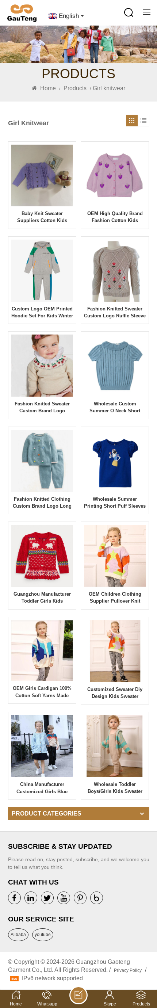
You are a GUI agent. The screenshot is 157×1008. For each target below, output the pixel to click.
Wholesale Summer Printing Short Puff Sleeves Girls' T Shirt (115, 502)
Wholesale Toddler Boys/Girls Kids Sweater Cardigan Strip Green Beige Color (115, 788)
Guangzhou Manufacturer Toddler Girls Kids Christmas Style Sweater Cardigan (42, 597)
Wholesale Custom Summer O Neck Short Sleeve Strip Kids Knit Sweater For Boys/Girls (115, 407)
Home (47, 88)
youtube (43, 934)
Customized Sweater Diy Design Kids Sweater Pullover (114, 693)
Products (75, 88)
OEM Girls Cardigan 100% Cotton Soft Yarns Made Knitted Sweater (42, 692)
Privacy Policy (128, 970)
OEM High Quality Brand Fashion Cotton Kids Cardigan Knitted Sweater (114, 217)
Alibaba (18, 934)
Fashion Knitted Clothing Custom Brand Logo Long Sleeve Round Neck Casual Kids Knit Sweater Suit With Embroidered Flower (42, 502)
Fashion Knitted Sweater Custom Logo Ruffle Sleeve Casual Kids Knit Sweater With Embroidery (115, 312)
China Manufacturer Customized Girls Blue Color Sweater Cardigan (42, 788)
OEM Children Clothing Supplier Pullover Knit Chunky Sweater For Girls (115, 597)
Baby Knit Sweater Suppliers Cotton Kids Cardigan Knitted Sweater (42, 217)
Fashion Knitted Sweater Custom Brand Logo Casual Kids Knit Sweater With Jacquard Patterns (42, 407)
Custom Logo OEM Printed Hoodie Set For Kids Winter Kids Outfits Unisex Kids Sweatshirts (42, 312)
